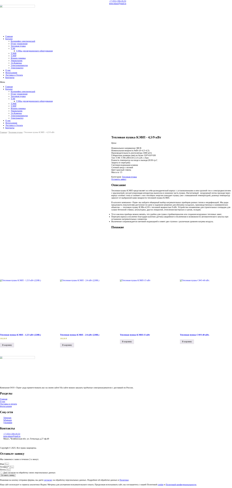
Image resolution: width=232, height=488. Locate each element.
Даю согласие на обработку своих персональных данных (29, 472)
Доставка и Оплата (14, 75)
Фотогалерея (11, 73)
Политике (124, 480)
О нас (8, 70)
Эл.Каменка (16, 63)
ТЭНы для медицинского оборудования (34, 51)
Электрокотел (17, 68)
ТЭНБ (13, 53)
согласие (48, 480)
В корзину (7, 345)
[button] (116, 82)
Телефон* (4, 467)
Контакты (9, 77)
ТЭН (13, 48)
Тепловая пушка (18, 46)
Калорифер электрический (23, 41)
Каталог (9, 39)
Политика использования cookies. (100, 443)
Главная (9, 36)
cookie (160, 484)
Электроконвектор (19, 65)
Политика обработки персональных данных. (20, 443)
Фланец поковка (18, 58)
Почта (3, 470)
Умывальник (16, 60)
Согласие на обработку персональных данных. (62, 443)
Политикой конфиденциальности (181, 484)
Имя (2, 464)
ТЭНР (13, 56)
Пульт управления (19, 43)
